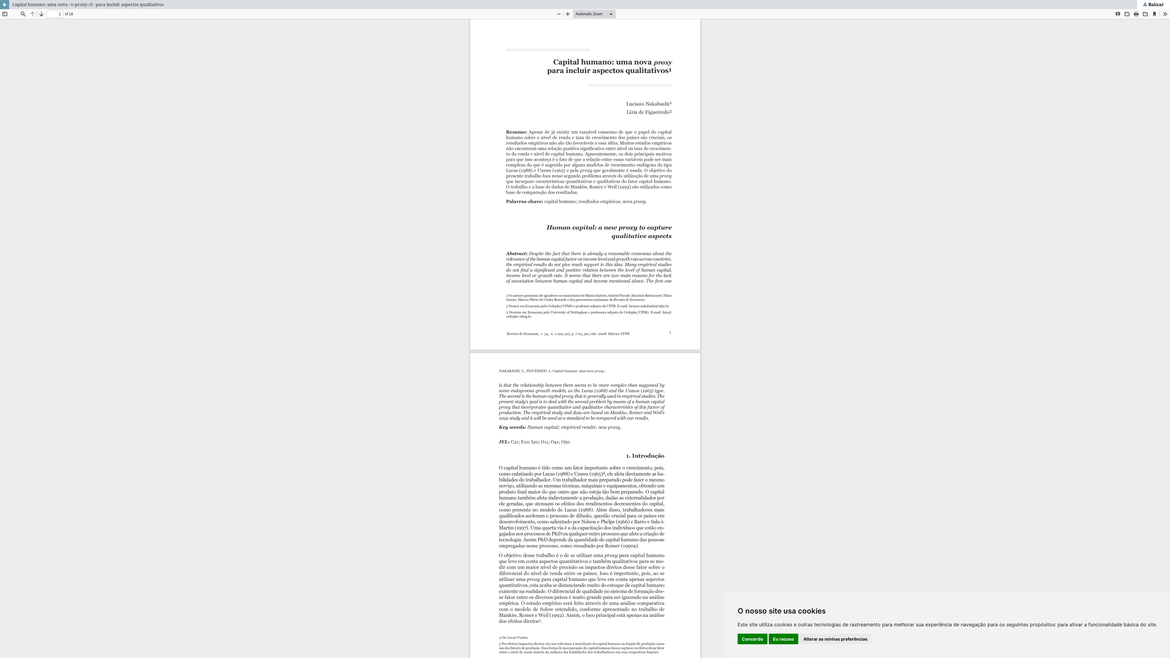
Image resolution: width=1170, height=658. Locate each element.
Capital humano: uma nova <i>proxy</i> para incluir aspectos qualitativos (88, 4)
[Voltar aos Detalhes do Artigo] (4, 4)
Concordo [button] (752, 639)
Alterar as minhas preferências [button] (835, 639)
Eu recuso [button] (783, 639)
